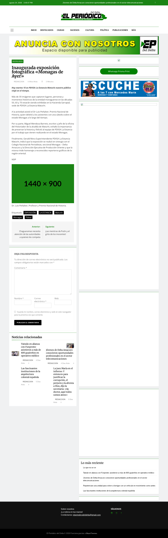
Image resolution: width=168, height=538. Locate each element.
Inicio (34, 30)
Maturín (59, 212)
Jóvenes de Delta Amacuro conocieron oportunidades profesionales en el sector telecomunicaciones (59, 354)
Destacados (46, 30)
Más (134, 30)
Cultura (89, 30)
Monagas (17, 217)
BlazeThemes (91, 533)
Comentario (20, 268)
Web (56, 298)
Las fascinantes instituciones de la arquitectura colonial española (30, 373)
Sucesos (74, 30)
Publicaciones (120, 30)
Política (104, 30)
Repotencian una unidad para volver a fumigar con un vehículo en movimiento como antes (107, 3)
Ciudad (60, 30)
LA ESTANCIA (45, 212)
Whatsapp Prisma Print (119, 71)
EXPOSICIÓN (30, 212)
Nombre (19, 298)
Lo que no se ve (89, 468)
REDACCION (19, 82)
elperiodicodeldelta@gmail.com (87, 515)
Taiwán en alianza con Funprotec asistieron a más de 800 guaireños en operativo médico (31, 350)
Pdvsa (28, 217)
